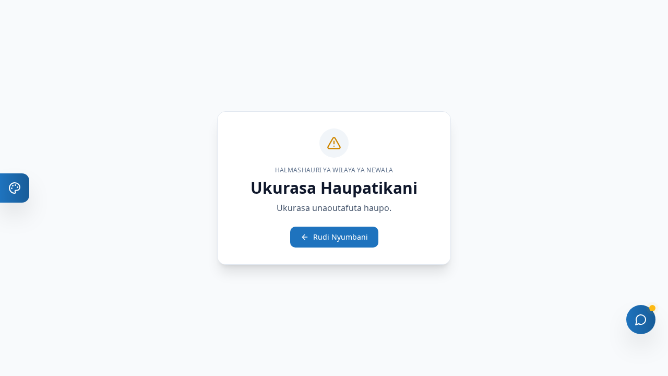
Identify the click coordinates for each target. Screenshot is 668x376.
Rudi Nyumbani (340, 237)
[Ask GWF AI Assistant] (640, 319)
